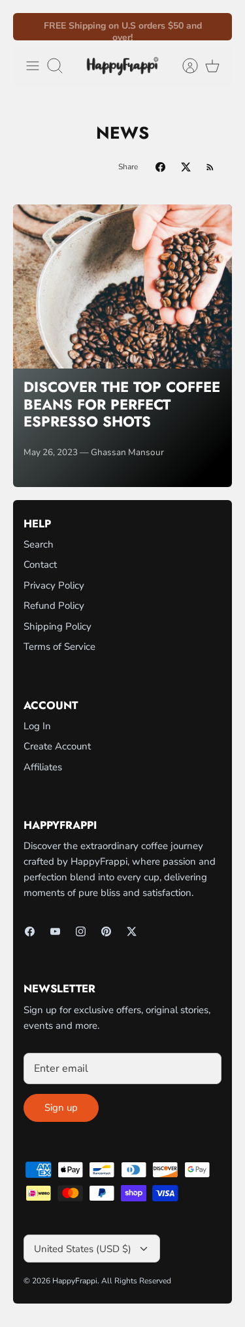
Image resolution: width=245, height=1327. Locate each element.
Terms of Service (59, 646)
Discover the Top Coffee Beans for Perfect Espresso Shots (122, 404)
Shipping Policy (57, 626)
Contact (40, 564)
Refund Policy (54, 605)
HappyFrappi (74, 1281)
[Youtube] (55, 931)
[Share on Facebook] (160, 167)
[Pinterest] (106, 931)
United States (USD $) (82, 1248)
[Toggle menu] (32, 65)
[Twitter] (131, 931)
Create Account (57, 746)
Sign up (61, 1107)
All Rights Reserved (136, 1281)
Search (39, 544)
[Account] (183, 65)
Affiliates (43, 767)
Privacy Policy (54, 585)
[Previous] (31, 26)
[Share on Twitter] (186, 167)
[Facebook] (29, 931)
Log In (37, 726)
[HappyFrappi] (122, 66)
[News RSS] (210, 167)
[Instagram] (80, 931)
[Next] (214, 26)
